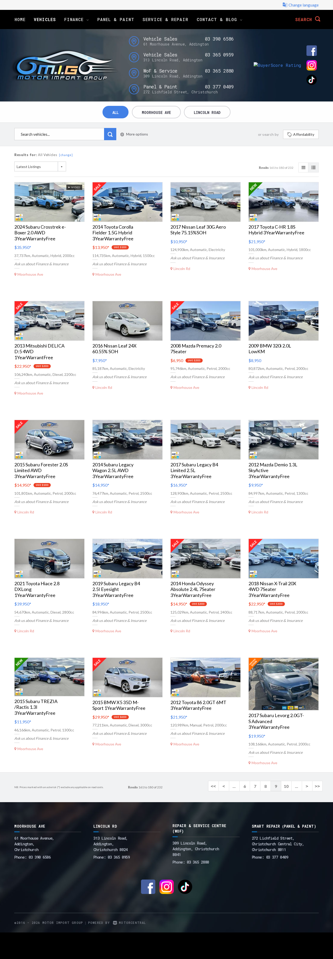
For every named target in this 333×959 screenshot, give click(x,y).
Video (75, 187)
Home (20, 19)
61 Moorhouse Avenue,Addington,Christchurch (34, 843)
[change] (66, 155)
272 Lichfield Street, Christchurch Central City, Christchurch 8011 (278, 843)
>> (317, 786)
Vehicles (45, 19)
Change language (304, 5)
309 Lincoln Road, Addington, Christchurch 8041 (195, 848)
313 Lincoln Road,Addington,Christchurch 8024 (110, 843)
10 (286, 786)
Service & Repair (165, 19)
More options (137, 134)
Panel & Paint (115, 19)
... (234, 786)
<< (213, 786)
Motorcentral (132, 923)
